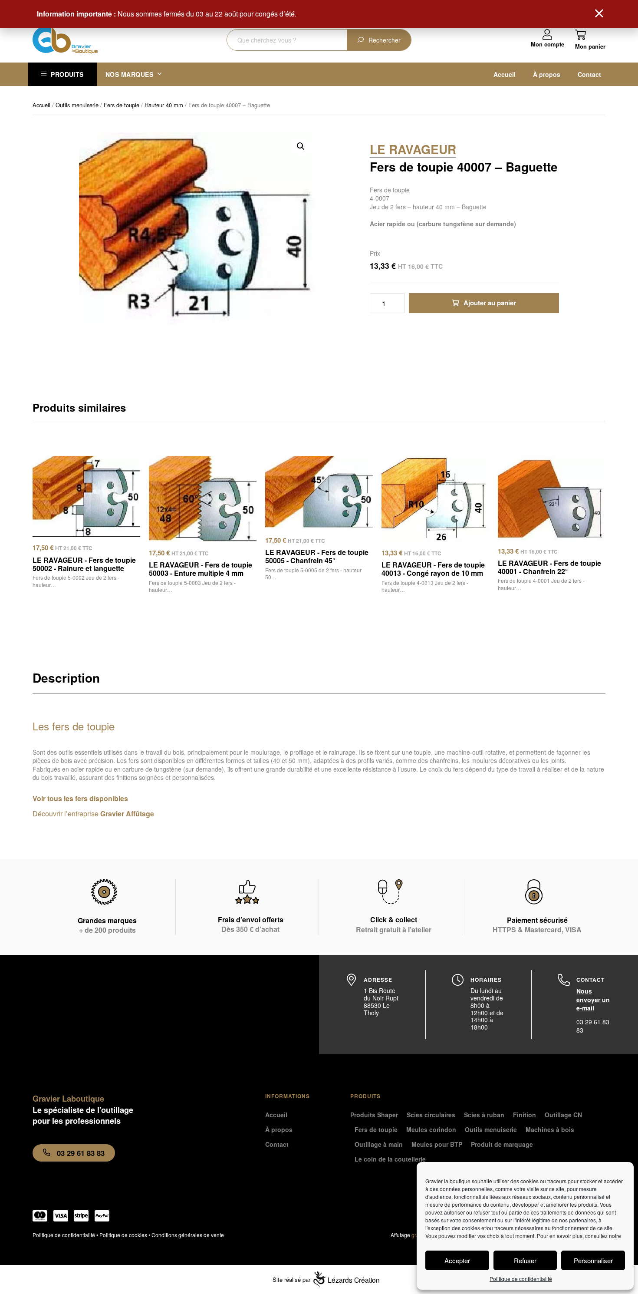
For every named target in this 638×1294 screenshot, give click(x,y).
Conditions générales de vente (187, 1234)
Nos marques (129, 74)
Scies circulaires (431, 1114)
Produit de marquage (502, 1144)
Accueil (504, 74)
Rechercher (384, 40)
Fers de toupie (121, 105)
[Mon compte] (547, 35)
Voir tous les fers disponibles (80, 798)
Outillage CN (563, 1114)
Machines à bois (550, 1129)
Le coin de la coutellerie (390, 1159)
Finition (524, 1114)
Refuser (525, 1260)
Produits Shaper (374, 1114)
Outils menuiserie (77, 105)
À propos (546, 74)
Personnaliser (593, 1260)
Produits (67, 74)
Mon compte (547, 44)
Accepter (457, 1260)
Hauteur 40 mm (164, 105)
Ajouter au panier (490, 302)
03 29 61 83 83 (592, 1026)
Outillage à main (379, 1144)
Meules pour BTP (436, 1144)
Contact (589, 74)
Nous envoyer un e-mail (593, 999)
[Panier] (590, 39)
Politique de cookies (123, 1234)
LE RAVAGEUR (413, 149)
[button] (301, 146)
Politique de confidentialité (521, 1278)
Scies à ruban (484, 1114)
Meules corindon (431, 1129)
